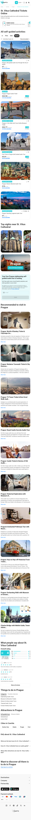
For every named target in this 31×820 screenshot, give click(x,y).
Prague (13, 6)
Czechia (7, 6)
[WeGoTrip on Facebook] (10, 805)
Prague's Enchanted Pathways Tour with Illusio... (15, 528)
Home (2, 6)
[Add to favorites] (28, 42)
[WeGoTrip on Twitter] (21, 805)
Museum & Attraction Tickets (8, 699)
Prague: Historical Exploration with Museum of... (13, 495)
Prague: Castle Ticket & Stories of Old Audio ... (14, 462)
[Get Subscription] (16, 2)
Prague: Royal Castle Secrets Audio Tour (15, 430)
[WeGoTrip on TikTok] (17, 805)
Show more (3, 341)
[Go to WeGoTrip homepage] (4, 2)
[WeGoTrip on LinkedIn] (24, 805)
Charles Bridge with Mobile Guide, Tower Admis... (15, 626)
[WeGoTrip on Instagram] (6, 805)
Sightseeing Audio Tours (7, 696)
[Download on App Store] (5, 789)
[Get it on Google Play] (14, 789)
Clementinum (4, 717)
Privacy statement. (15, 289)
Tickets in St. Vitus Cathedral (22, 6)
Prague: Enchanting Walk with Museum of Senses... (15, 593)
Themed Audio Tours (6, 703)
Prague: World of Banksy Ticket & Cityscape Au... (13, 332)
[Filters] (2, 35)
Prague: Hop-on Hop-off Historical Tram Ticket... (15, 561)
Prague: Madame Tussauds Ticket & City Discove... (15, 365)
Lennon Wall (4, 719)
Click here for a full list (7, 767)
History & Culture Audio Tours (8, 701)
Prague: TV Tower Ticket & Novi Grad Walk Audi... (14, 398)
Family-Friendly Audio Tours (8, 705)
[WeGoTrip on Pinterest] (13, 805)
